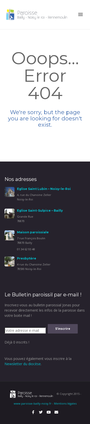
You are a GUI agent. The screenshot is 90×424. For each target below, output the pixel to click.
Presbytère (26, 258)
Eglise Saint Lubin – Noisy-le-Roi (44, 189)
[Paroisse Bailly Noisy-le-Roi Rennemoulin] (37, 14)
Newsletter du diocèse (22, 363)
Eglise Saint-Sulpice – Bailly (40, 210)
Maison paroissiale (33, 232)
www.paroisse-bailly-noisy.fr (33, 403)
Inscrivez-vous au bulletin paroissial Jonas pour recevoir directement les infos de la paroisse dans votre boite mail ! (44, 310)
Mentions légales (65, 403)
